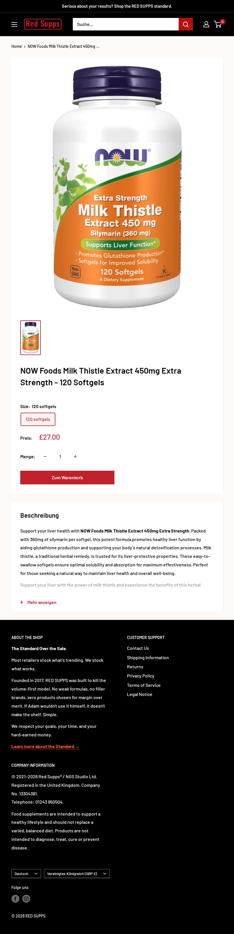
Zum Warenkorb (67, 477)
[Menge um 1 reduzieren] (45, 456)
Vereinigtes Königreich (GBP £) (72, 873)
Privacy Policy (140, 675)
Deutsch (21, 873)
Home (16, 46)
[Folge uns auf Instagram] (26, 898)
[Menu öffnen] (14, 24)
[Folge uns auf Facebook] (15, 898)
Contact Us (138, 648)
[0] (217, 24)
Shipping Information (148, 657)
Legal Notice (139, 694)
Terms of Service (144, 685)
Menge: (27, 456)
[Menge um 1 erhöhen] (75, 456)
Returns (135, 666)
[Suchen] (186, 24)
